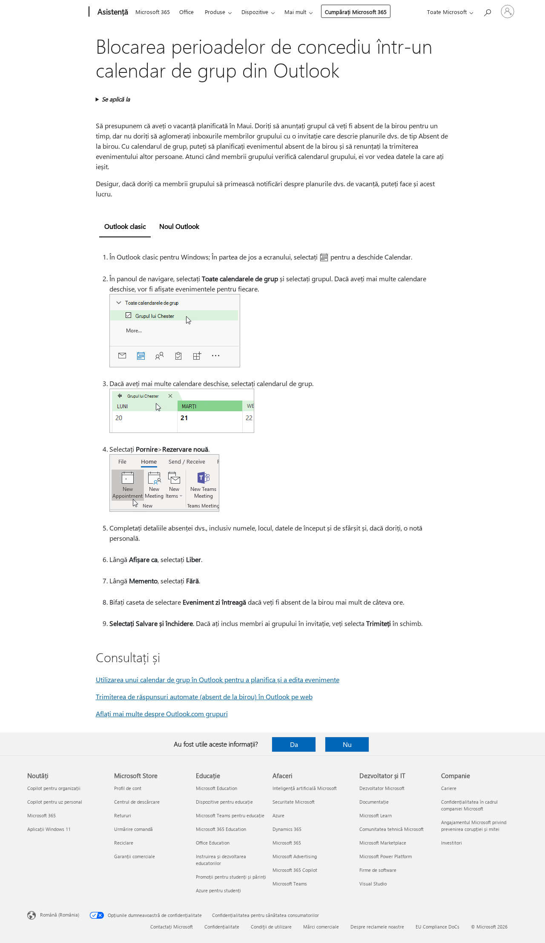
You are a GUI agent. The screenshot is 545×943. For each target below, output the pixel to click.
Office (186, 11)
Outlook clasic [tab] (125, 226)
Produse (215, 11)
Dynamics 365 (286, 829)
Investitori (451, 842)
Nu (347, 744)
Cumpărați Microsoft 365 (356, 11)
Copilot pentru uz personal (54, 802)
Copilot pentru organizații (53, 788)
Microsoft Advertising (294, 856)
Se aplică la (116, 99)
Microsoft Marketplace (382, 842)
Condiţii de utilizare (271, 926)
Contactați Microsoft (171, 926)
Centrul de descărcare (137, 802)
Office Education (212, 842)
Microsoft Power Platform (385, 856)
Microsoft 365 (152, 11)
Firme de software (377, 870)
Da (294, 744)
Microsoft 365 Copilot (294, 870)
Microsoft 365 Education (221, 829)
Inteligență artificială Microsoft (304, 788)
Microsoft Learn (375, 815)
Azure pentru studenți (218, 890)
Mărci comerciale (321, 926)
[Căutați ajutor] (487, 10)
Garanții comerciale (134, 856)
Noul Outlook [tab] (179, 226)
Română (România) (59, 914)
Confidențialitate (221, 926)
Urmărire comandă (133, 829)
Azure (278, 815)
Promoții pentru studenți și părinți (231, 877)
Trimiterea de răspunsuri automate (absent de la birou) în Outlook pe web (204, 696)
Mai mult (295, 11)
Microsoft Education (216, 788)
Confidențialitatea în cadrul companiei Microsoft (469, 805)
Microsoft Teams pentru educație (230, 815)
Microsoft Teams (289, 883)
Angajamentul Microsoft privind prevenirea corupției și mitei (473, 825)
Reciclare (123, 842)
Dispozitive (254, 11)
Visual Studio (373, 883)
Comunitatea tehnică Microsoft (391, 829)
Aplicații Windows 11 (49, 829)
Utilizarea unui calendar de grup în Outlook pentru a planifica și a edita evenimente (217, 679)
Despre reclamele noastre (377, 926)
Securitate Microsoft (293, 802)
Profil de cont (127, 788)
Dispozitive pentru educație (224, 802)
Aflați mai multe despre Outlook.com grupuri (162, 713)
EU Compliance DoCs (437, 926)
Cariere (448, 788)
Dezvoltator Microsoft (381, 788)
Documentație (374, 802)
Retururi (122, 815)
